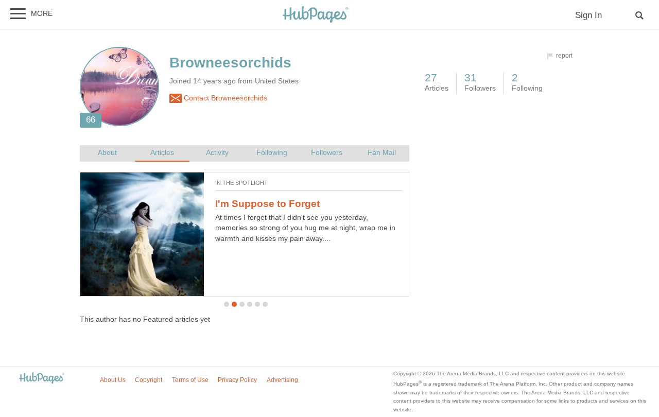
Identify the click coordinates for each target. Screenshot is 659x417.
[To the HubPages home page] (41, 378)
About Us (113, 380)
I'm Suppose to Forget (267, 203)
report (564, 55)
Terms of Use (190, 380)
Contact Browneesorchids (224, 98)
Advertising (282, 380)
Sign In (588, 15)
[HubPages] (315, 15)
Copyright (148, 380)
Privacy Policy (237, 380)
